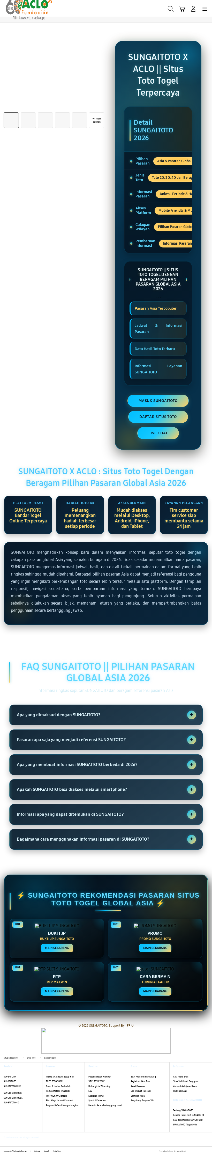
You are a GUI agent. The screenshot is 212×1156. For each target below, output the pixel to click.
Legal (46, 1151)
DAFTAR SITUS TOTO (158, 416)
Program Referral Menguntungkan (62, 1105)
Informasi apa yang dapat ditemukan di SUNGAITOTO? (105, 814)
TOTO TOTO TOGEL (55, 1081)
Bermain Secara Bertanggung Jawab (105, 1105)
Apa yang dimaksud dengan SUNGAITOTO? (105, 714)
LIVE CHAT (158, 433)
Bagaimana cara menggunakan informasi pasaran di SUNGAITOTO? (105, 839)
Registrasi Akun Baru (140, 1081)
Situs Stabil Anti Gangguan (186, 1081)
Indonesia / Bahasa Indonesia (15, 1151)
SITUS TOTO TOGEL (97, 1081)
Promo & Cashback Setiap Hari (60, 1077)
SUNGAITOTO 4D (11, 1103)
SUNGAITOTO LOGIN (13, 1093)
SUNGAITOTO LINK (12, 1086)
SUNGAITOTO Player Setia (185, 1125)
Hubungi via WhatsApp (99, 1086)
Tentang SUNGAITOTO (183, 1110)
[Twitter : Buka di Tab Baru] (195, 1151)
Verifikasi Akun (138, 1096)
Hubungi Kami (180, 1091)
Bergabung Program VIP (142, 1101)
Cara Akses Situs (180, 1077)
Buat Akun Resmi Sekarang (143, 1077)
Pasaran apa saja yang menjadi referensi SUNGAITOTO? (105, 739)
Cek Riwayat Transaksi (141, 1091)
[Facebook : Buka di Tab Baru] (189, 1151)
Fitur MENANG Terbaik (56, 1096)
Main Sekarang (57, 948)
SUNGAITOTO (10, 1077)
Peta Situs (57, 1151)
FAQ (90, 1091)
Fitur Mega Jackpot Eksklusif (59, 1101)
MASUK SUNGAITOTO (158, 400)
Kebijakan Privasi (96, 1096)
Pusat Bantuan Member (99, 1077)
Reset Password (138, 1086)
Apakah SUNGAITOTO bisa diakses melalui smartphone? (105, 789)
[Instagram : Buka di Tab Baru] (201, 1151)
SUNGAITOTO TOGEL (13, 1098)
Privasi (37, 1151)
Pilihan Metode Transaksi (58, 1091)
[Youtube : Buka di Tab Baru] (207, 1151)
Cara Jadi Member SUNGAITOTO (188, 1120)
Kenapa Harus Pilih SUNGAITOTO (188, 1115)
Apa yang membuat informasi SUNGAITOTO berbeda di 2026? (105, 764)
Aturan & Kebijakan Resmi (185, 1086)
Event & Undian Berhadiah (58, 1086)
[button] (182, 9)
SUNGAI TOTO (10, 1081)
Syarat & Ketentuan (97, 1101)
